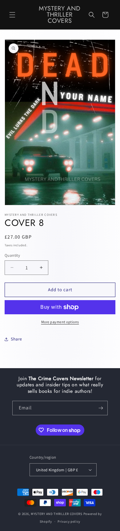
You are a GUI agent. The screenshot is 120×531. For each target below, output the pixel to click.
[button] (12, 15)
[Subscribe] (100, 408)
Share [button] (16, 339)
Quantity (12, 255)
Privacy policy (69, 521)
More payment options (60, 322)
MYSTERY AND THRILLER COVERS (56, 514)
